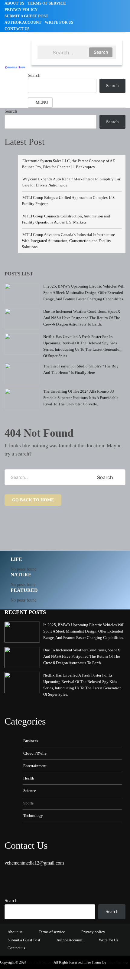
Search (101, 52)
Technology (33, 815)
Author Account (23, 22)
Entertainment (35, 765)
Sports (28, 803)
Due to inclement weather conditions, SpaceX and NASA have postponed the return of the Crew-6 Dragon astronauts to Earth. (81, 317)
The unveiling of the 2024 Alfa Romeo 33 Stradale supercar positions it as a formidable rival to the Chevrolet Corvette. (81, 397)
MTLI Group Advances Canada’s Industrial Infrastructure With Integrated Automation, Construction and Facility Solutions (68, 240)
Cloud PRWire (35, 753)
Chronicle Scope (39, 962)
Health (28, 778)
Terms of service (47, 3)
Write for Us (59, 22)
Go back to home (33, 500)
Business (30, 741)
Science (29, 790)
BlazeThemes (116, 962)
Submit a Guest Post (26, 16)
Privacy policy (21, 9)
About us (14, 3)
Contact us (17, 28)
